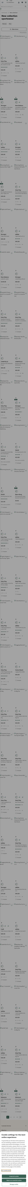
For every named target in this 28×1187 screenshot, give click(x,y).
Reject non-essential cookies (14, 1180)
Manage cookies (14, 1184)
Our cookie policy (6, 1170)
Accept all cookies (14, 1176)
